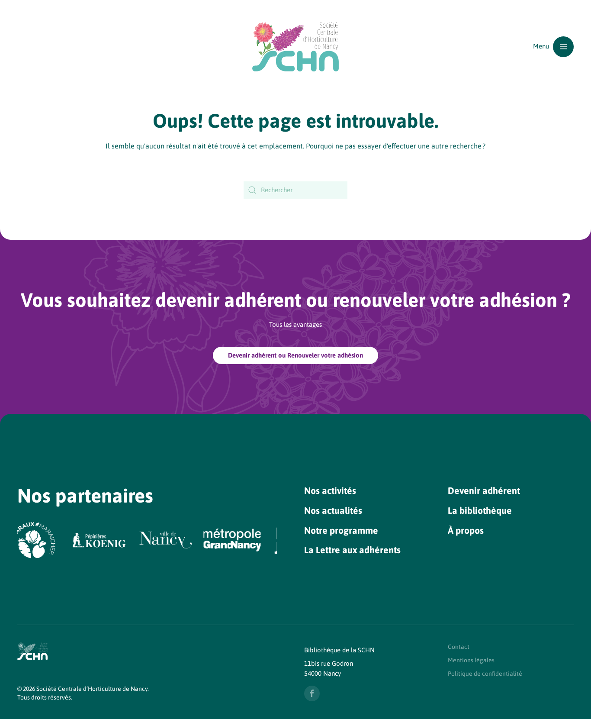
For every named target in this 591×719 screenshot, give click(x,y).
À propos (466, 530)
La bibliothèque (480, 510)
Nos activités (330, 490)
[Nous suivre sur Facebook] (312, 693)
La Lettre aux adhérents (352, 550)
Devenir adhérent (484, 490)
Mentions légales (471, 660)
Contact (458, 646)
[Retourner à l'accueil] (295, 46)
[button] (553, 46)
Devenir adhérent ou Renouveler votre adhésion (295, 355)
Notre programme (341, 530)
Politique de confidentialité (485, 673)
